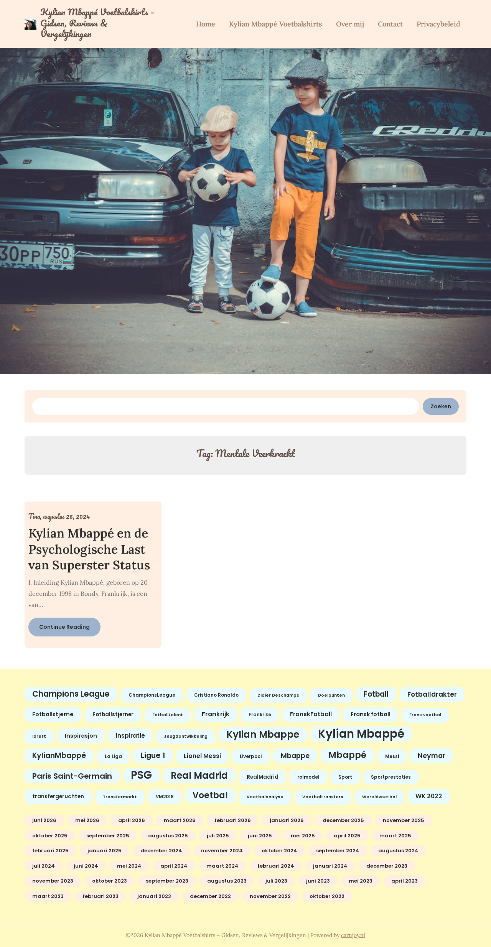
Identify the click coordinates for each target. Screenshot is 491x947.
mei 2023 (360, 881)
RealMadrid (262, 777)
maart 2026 (180, 820)
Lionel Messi (202, 755)
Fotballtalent (167, 715)
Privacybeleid (438, 24)
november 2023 (52, 881)
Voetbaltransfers (322, 797)
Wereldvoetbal (379, 797)
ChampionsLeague (152, 695)
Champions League (71, 693)
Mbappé (347, 755)
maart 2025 (395, 835)
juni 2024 (86, 866)
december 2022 (210, 896)
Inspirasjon (81, 736)
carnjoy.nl (353, 935)
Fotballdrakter (432, 694)
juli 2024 (43, 866)
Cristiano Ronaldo (216, 695)
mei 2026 (87, 820)
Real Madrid (199, 775)
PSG (141, 775)
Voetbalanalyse (265, 797)
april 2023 (404, 881)
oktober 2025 (50, 835)
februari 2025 (50, 850)
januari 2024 (330, 866)
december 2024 (161, 850)
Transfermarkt (120, 797)
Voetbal (210, 795)
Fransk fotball (370, 714)
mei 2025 (303, 835)
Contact (390, 24)
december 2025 (343, 820)
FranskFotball (311, 714)
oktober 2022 (327, 896)
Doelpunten (331, 695)
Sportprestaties (391, 777)
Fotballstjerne (53, 714)
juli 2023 (276, 881)
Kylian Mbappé (361, 734)
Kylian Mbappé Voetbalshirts (275, 24)
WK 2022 (428, 796)
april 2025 (347, 835)
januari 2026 (287, 820)
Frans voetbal (425, 715)
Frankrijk (216, 714)
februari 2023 (100, 896)
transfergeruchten (58, 796)
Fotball (376, 694)
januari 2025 (104, 850)
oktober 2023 (109, 881)
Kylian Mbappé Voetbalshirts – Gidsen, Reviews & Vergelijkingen (97, 23)
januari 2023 (154, 896)
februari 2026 (232, 820)
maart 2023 (48, 896)
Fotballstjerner (112, 714)
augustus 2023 (227, 881)
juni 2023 (318, 881)
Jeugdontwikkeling (186, 736)
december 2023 (386, 866)
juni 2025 (260, 835)
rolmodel (308, 777)
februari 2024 (275, 866)
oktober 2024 (279, 850)
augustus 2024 (398, 850)
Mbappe (295, 755)
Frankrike (260, 715)
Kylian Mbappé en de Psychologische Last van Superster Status (89, 549)
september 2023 (167, 881)
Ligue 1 (153, 755)
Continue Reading (64, 627)
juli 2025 (218, 835)
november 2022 (270, 896)
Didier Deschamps (278, 695)
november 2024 (222, 850)
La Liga (113, 756)
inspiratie (130, 736)
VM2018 (165, 797)
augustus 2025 (168, 835)
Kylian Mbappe (262, 734)
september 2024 (337, 850)
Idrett (39, 736)
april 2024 (174, 866)
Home (205, 24)
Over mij (350, 24)
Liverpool (251, 756)
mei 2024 (129, 866)
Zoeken (440, 406)
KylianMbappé (59, 755)
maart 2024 (222, 866)
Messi (392, 756)
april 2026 (131, 820)
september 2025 (107, 835)
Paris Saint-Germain (72, 776)
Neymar (431, 755)
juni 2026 (44, 820)
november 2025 (403, 820)
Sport (345, 777)
